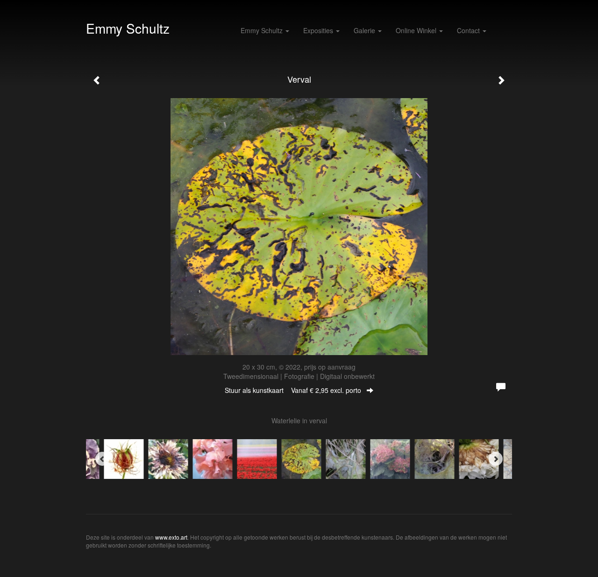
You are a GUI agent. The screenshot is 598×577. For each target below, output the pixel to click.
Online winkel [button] (417, 30)
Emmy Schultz (128, 28)
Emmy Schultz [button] (263, 30)
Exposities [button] (319, 30)
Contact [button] (469, 30)
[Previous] (102, 459)
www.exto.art (171, 537)
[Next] (496, 459)
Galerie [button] (365, 30)
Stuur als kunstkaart (293, 390)
